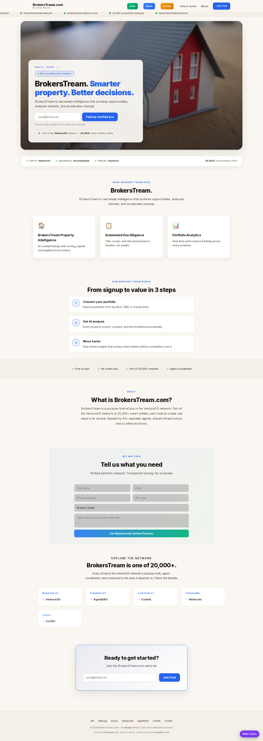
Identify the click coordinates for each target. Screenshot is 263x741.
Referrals (195, 599)
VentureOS (44, 160)
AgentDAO (101, 599)
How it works (188, 6)
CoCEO (50, 621)
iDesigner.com (111, 732)
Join (132, 6)
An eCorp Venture (41, 8)
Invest (167, 6)
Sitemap (102, 721)
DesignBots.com (161, 732)
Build (149, 6)
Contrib (146, 599)
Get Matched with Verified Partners (131, 533)
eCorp (114, 721)
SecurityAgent (81, 160)
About (204, 6)
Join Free (221, 5)
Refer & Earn (250, 734)
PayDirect (113, 160)
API (92, 721)
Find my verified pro (100, 117)
